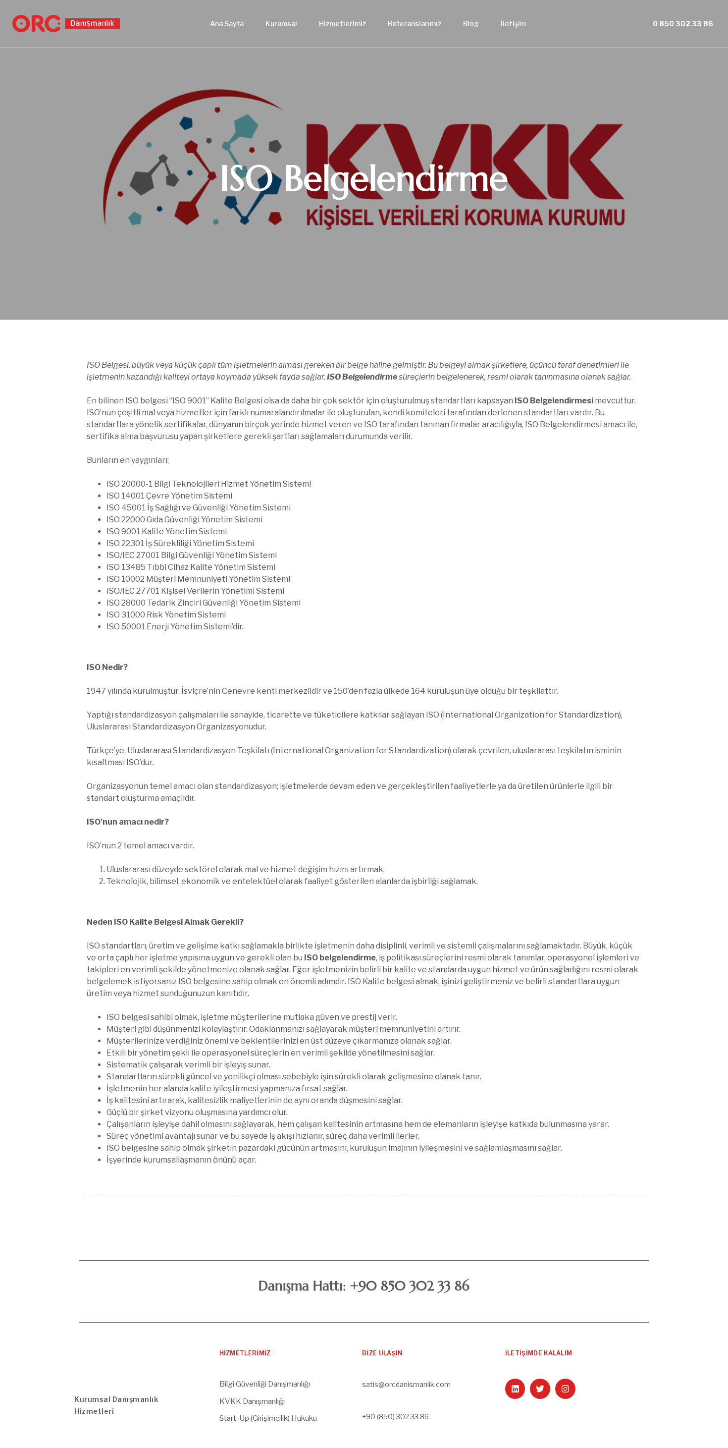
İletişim (513, 23)
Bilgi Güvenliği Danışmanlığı (264, 1384)
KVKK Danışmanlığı (252, 1401)
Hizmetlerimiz (342, 23)
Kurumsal (281, 23)
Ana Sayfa (227, 23)
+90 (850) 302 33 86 (395, 1416)
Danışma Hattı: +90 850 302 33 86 (364, 1286)
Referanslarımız (414, 23)
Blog (471, 23)
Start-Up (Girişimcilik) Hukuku (268, 1418)
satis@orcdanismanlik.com (406, 1384)
